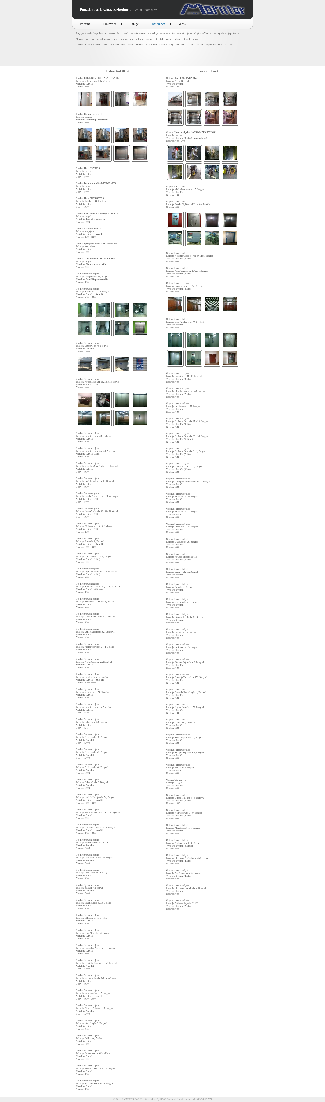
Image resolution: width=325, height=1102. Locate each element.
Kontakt (183, 24)
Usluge (134, 24)
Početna (85, 24)
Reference (158, 24)
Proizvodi (109, 24)
